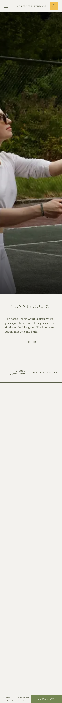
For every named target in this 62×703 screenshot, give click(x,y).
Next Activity (45, 372)
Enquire (31, 342)
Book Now (49, 700)
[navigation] (6, 6)
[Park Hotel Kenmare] (31, 6)
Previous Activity (17, 372)
